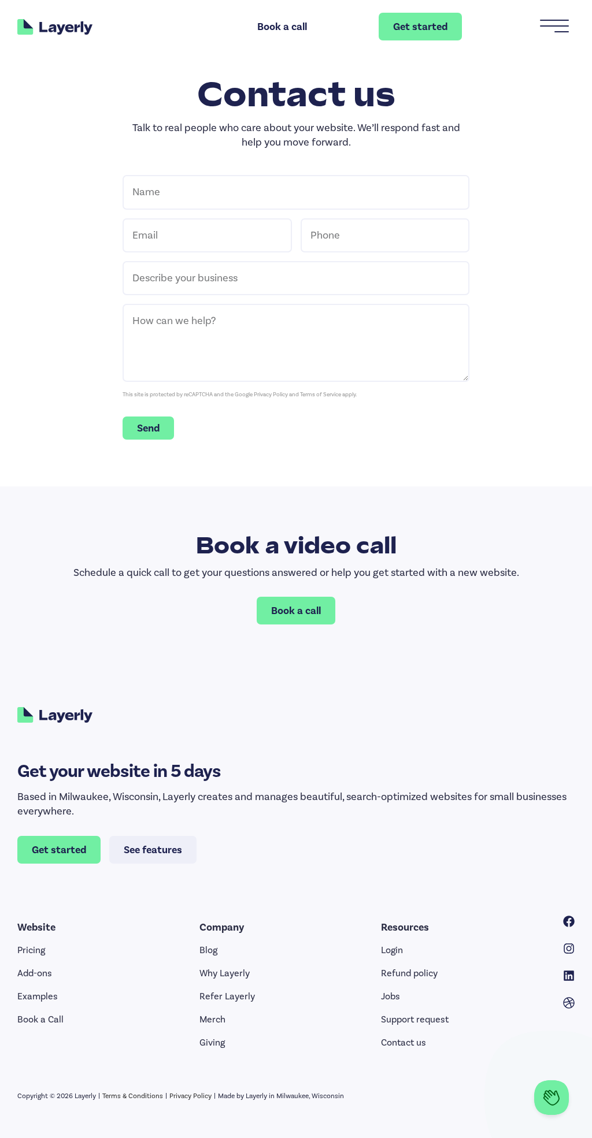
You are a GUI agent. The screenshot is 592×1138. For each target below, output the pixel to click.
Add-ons (34, 973)
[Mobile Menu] (554, 26)
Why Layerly (224, 973)
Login (392, 949)
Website (36, 927)
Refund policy (409, 973)
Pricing (31, 949)
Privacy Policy (271, 394)
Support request (415, 1019)
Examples (37, 996)
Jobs (390, 996)
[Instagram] (569, 948)
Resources (405, 927)
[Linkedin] (569, 975)
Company (221, 927)
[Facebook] (569, 921)
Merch (212, 1019)
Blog (208, 949)
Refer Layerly (227, 996)
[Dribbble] (569, 1003)
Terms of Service (320, 394)
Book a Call (40, 1019)
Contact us (403, 1042)
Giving (212, 1042)
